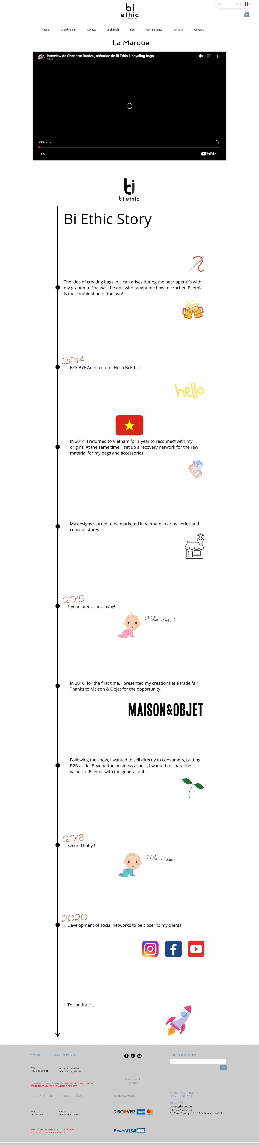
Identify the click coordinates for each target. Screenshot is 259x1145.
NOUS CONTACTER (39, 1070)
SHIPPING (63, 1111)
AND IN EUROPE (38, 1132)
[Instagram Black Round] (139, 1056)
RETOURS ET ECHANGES (70, 1071)
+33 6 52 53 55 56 (181, 1110)
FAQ (33, 1068)
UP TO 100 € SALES (65, 1129)
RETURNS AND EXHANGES (71, 1114)
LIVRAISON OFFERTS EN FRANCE (46, 1083)
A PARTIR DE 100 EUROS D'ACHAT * (78, 1083)
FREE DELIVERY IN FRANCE (43, 1129)
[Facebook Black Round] (126, 1056)
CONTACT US (37, 1114)
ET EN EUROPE (37, 1086)
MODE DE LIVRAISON (69, 1068)
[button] (247, 13)
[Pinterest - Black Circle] (133, 1056)
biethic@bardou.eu (181, 1106)
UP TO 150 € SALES (55, 1132)
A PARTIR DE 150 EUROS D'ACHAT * (60, 1086)
